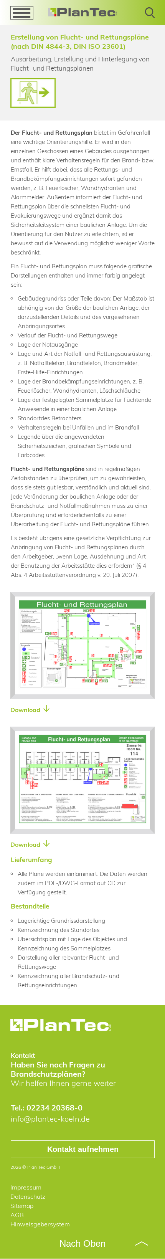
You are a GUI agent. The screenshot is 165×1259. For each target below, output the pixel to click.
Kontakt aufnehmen (83, 1149)
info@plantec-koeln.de (50, 1119)
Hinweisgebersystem (40, 1224)
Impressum (25, 1187)
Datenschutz (27, 1196)
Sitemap (21, 1205)
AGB (17, 1215)
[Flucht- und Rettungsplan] (82, 690)
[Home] (82, 12)
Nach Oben (82, 1243)
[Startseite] (61, 1024)
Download (26, 710)
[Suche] (150, 16)
